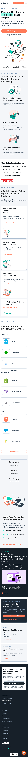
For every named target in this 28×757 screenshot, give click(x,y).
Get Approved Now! (18, 2)
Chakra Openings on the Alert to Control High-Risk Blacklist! (12, 588)
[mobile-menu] (26, 3)
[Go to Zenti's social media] (2, 748)
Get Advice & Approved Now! (14, 31)
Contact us (5, 716)
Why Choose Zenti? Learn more (12, 544)
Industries (4, 713)
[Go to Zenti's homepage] (4, 3)
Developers (5, 730)
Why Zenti (4, 710)
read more (6, 593)
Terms (14, 687)
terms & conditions (7, 721)
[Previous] (6, 566)
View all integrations (14, 451)
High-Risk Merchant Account (9, 619)
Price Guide (5, 738)
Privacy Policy (21, 687)
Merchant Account (7, 698)
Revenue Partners (7, 639)
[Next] (17, 566)
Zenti (7, 745)
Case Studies (5, 727)
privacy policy (6, 718)
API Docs (5, 658)
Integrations (5, 733)
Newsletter (5, 736)
